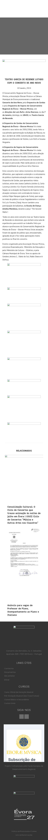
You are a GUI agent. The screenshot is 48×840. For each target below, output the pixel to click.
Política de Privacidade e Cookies (24, 831)
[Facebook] (21, 716)
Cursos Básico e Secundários (16, 699)
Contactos (9, 668)
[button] (24, 11)
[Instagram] (26, 716)
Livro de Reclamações (24, 835)
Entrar (6, 680)
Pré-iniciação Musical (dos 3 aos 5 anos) (21, 696)
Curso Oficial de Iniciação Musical (18, 692)
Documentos (10, 672)
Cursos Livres (9, 703)
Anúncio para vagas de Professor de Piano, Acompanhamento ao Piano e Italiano (23, 610)
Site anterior (9, 676)
